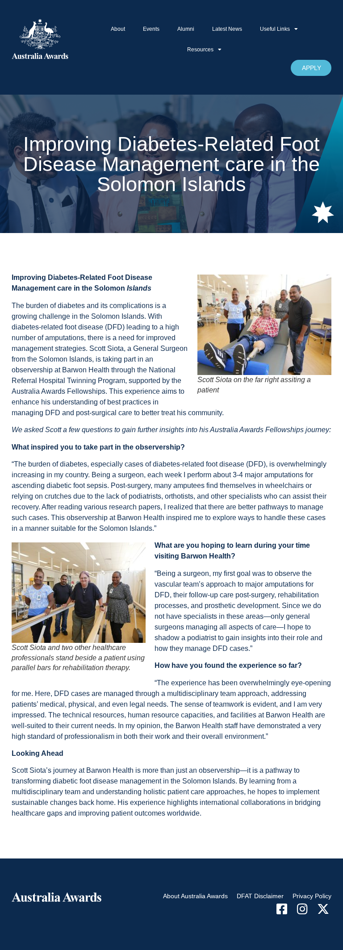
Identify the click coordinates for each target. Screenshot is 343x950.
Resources (200, 49)
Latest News (227, 29)
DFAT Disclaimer (260, 896)
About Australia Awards (195, 896)
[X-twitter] (322, 908)
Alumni (185, 29)
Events (151, 29)
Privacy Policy (312, 896)
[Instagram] (302, 908)
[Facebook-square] (282, 908)
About (118, 29)
